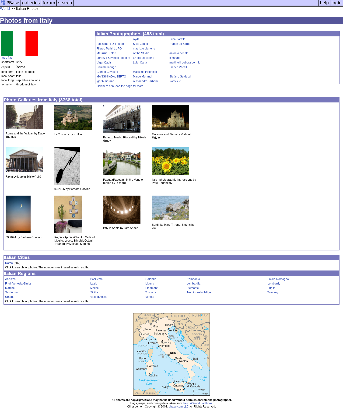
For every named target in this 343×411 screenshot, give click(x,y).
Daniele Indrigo (106, 67)
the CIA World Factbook (197, 403)
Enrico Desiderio (143, 58)
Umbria (9, 297)
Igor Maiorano (105, 81)
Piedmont (151, 288)
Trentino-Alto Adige (199, 292)
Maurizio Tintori (106, 53)
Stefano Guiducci (180, 76)
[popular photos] (196, 5)
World (5, 9)
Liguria (149, 283)
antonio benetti (178, 53)
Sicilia (94, 292)
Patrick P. (175, 81)
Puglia (271, 288)
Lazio (93, 283)
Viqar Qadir (104, 62)
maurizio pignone (144, 48)
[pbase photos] (10, 5)
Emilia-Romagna (278, 279)
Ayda (136, 39)
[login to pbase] (336, 5)
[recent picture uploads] (31, 5)
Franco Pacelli (178, 67)
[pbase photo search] (65, 5)
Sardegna (11, 292)
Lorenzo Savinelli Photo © (113, 58)
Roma (9, 263)
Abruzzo (10, 279)
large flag (7, 57)
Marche (10, 288)
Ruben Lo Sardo (179, 44)
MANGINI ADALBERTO (111, 76)
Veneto (149, 297)
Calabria (150, 279)
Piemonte (193, 288)
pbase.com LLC (179, 406)
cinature (174, 58)
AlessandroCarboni (145, 81)
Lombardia (193, 283)
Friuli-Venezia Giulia (18, 283)
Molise (94, 288)
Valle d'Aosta (98, 297)
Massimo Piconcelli (145, 72)
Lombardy (273, 283)
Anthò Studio (141, 53)
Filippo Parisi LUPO (109, 48)
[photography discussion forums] (49, 5)
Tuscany (272, 292)
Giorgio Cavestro (107, 72)
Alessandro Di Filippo (110, 44)
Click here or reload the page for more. (119, 86)
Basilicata (96, 279)
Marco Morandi (142, 76)
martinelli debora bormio (184, 62)
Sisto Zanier (140, 44)
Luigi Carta (140, 62)
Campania (193, 279)
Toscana (150, 292)
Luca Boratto (177, 39)
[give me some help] (324, 5)
